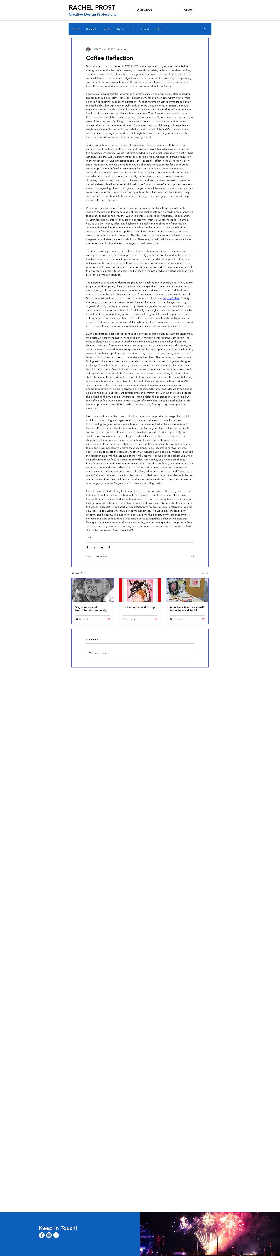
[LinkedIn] (56, 1235)
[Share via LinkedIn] (101, 547)
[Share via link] (108, 547)
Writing (107, 29)
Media (120, 29)
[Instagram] (49, 1235)
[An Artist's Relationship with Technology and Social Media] (187, 590)
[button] (204, 29)
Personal (144, 29)
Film (132, 29)
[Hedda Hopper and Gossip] (140, 590)
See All (205, 572)
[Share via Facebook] (87, 547)
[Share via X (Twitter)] (94, 547)
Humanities (92, 29)
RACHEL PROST (92, 7)
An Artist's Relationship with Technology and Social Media (187, 608)
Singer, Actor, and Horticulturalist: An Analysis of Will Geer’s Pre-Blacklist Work (92, 608)
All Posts (75, 29)
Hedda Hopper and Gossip (139, 607)
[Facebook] (42, 1235)
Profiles (158, 29)
